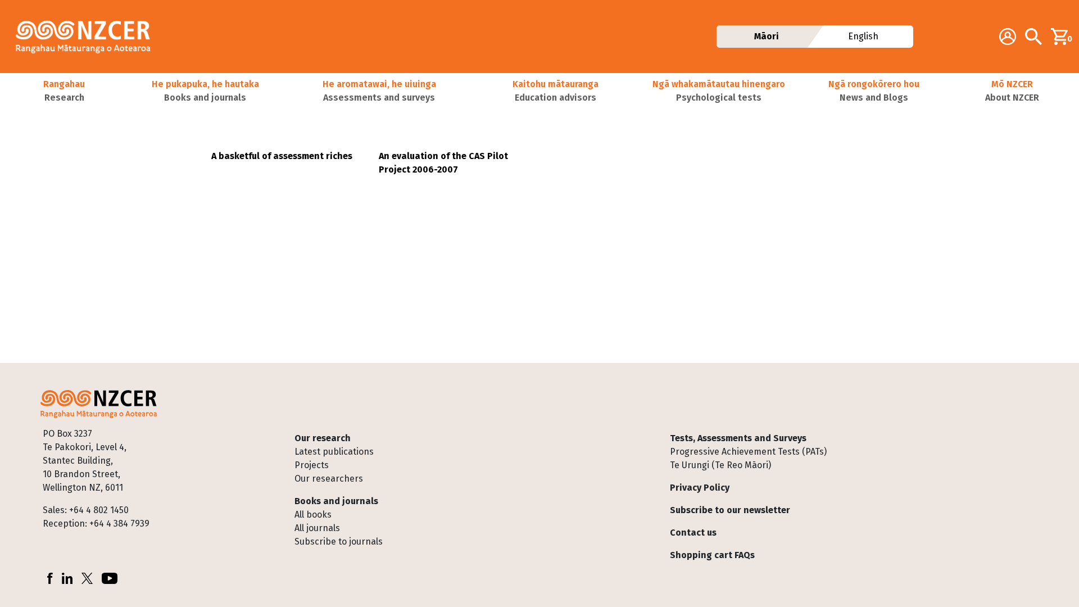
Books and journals (336, 501)
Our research (322, 438)
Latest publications (334, 451)
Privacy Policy (699, 487)
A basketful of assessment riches (281, 156)
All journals (317, 528)
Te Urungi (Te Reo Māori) (720, 465)
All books (313, 514)
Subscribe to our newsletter (730, 510)
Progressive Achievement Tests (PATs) (748, 451)
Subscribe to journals (338, 541)
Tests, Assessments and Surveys (738, 438)
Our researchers (328, 478)
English (864, 36)
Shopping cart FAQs (712, 555)
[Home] (88, 36)
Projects (311, 465)
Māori (766, 36)
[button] (64, 91)
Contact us (693, 532)
